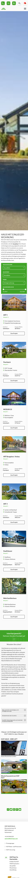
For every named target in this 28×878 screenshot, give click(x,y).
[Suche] (19, 3)
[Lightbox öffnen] (14, 748)
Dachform (6, 272)
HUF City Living (10, 850)
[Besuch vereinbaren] (8, 3)
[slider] (3, 289)
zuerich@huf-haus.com (11, 838)
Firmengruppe (10, 843)
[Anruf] (3, 3)
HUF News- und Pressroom (13, 846)
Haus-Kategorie (7, 264)
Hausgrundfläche (8, 287)
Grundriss (15, 244)
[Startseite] (7, 8)
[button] (8, 809)
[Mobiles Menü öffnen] (25, 8)
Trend (4, 279)
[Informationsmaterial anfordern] (14, 3)
